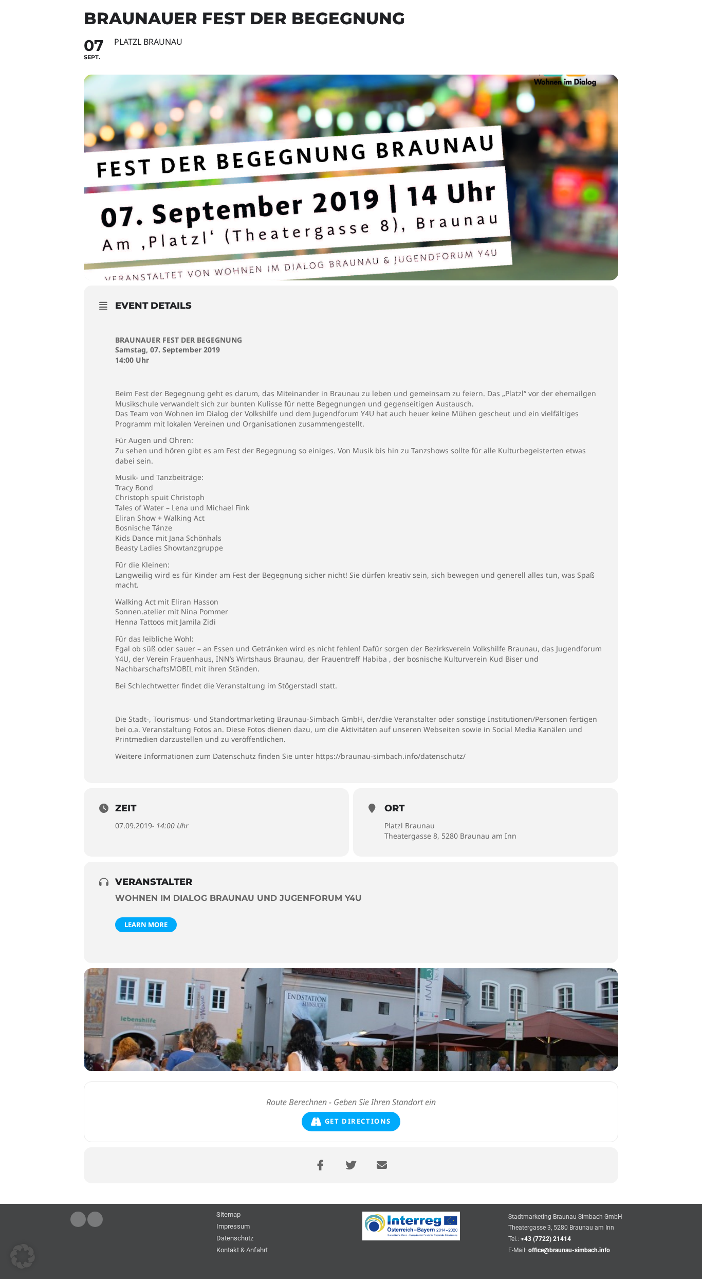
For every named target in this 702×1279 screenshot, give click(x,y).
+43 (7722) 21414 (546, 1238)
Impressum (233, 1226)
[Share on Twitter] (351, 1165)
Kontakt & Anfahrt (242, 1250)
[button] (22, 1256)
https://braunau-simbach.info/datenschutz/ (391, 756)
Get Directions (358, 1121)
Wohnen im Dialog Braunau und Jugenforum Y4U (238, 898)
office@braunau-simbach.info (569, 1250)
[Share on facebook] (320, 1165)
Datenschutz (234, 1238)
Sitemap (228, 1215)
